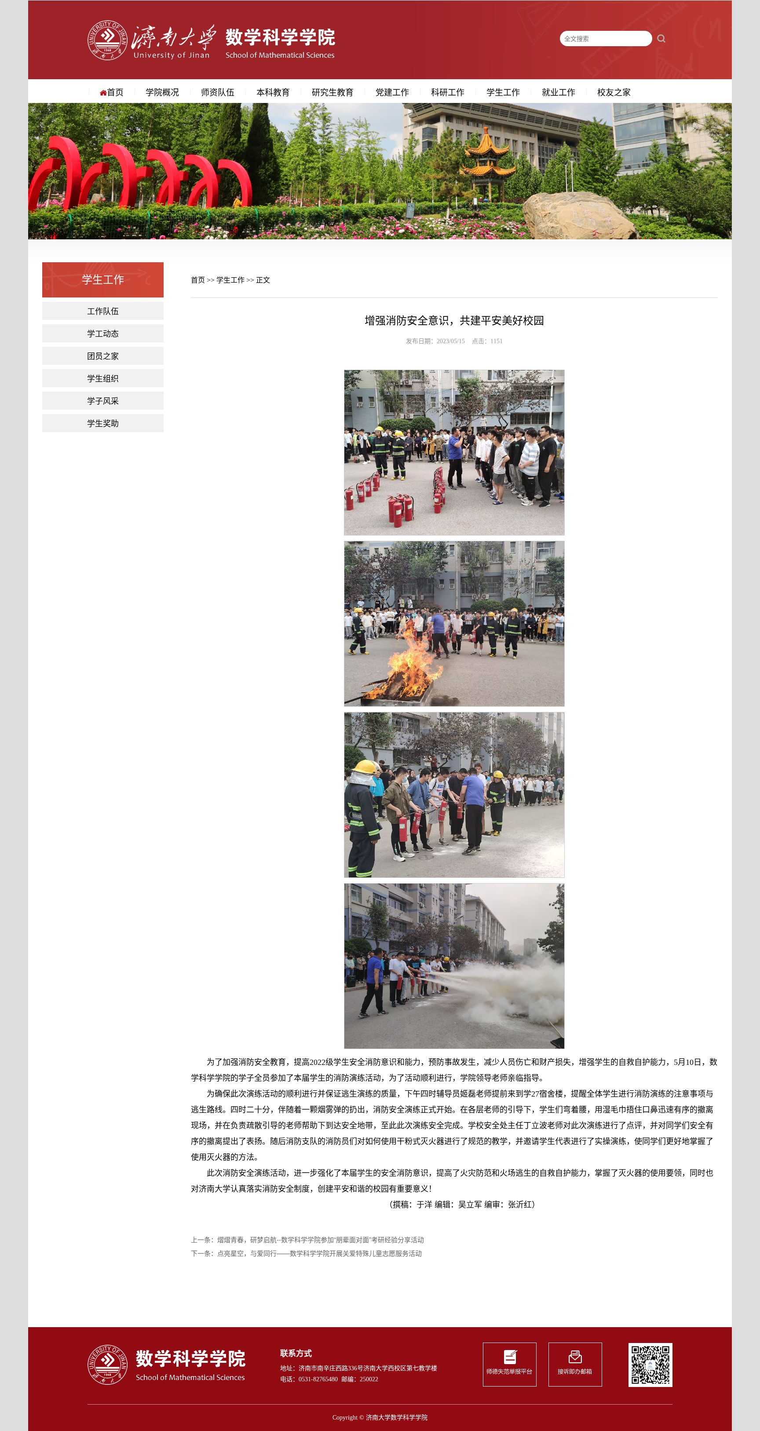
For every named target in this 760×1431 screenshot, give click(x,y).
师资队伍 (217, 92)
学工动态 (103, 333)
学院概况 (162, 92)
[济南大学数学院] (211, 39)
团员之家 (103, 355)
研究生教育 (333, 92)
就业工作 (558, 92)
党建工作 (392, 92)
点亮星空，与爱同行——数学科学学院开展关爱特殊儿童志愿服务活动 (319, 1253)
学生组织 (103, 378)
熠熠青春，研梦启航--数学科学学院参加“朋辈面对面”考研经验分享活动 (320, 1239)
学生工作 (503, 92)
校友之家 (614, 92)
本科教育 (273, 92)
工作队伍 (103, 310)
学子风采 (103, 400)
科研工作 (447, 92)
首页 (115, 92)
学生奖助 (103, 423)
